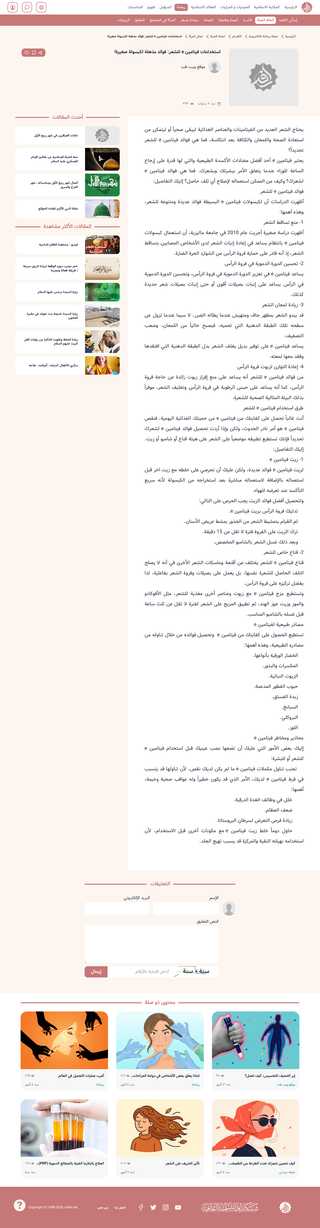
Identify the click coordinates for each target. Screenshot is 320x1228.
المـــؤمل (165, 7)
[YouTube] (178, 1207)
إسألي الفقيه (288, 20)
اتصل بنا (120, 1207)
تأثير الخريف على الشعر (182, 1163)
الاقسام (237, 36)
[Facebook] (141, 1207)
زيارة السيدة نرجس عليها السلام (58, 292)
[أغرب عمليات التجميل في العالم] (64, 1040)
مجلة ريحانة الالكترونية (263, 36)
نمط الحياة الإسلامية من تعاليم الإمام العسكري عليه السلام (54, 159)
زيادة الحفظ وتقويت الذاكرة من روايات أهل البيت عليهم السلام (51, 341)
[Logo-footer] (230, 1207)
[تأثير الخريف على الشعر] (160, 1128)
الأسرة (247, 20)
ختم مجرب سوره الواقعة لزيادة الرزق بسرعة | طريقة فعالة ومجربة (50, 268)
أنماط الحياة (265, 20)
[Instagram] (166, 1207)
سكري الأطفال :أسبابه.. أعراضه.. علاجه (53, 365)
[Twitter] (153, 1207)
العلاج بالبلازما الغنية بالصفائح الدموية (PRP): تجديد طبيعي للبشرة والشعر (70, 1163)
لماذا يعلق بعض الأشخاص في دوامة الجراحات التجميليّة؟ (166, 1075)
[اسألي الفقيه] (19, 1205)
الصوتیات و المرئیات (235, 7)
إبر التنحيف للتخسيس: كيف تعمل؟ (270, 1075)
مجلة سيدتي (287, 1172)
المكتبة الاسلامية (266, 7)
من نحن (102, 1207)
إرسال (96, 971)
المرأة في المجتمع (162, 20)
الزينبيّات (123, 20)
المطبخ (140, 20)
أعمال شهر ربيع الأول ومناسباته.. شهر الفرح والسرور (54, 185)
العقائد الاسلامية (203, 7)
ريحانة (181, 7)
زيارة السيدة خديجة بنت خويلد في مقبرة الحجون (52, 316)
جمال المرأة (196, 36)
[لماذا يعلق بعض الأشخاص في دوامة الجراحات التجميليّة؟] (160, 1040)
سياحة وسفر (190, 20)
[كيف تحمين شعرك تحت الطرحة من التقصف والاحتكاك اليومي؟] (255, 1128)
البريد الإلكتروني (137, 898)
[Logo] (285, 1207)
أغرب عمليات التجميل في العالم (81, 1075)
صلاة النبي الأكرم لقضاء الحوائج (58, 209)
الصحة (208, 20)
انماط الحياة (217, 36)
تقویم (151, 7)
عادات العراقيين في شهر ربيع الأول (56, 135)
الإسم (213, 898)
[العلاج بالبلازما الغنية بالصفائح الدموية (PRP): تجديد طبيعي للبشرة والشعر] (64, 1128)
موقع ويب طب (193, 67)
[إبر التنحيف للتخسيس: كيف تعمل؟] (255, 1040)
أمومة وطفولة (228, 20)
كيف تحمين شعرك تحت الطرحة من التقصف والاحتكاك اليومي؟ (263, 1163)
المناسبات (135, 7)
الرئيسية (291, 7)
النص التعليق (207, 922)
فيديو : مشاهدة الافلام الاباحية (58, 245)
